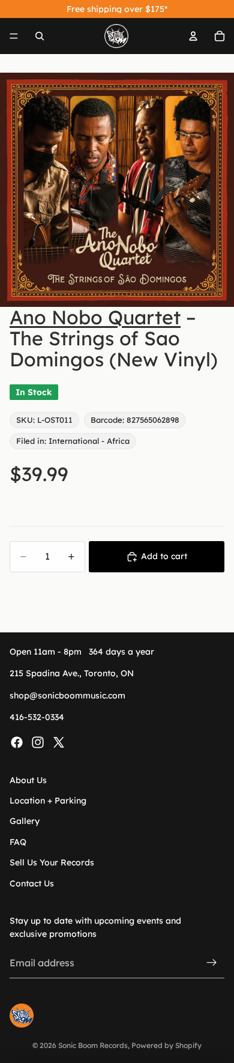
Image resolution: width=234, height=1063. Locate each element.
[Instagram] (38, 742)
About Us (28, 780)
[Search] (39, 36)
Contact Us (32, 882)
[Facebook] (17, 742)
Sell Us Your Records (52, 862)
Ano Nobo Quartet (95, 317)
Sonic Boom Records (93, 1045)
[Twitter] (59, 742)
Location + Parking (48, 800)
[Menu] (14, 36)
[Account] (193, 36)
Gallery (25, 821)
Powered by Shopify (166, 1045)
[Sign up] (211, 962)
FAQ (18, 842)
